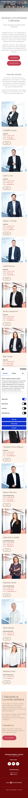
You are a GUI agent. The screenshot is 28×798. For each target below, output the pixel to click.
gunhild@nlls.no (11, 139)
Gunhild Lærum (9, 130)
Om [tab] (23, 373)
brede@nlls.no (11, 320)
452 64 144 (10, 499)
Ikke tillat (14, 427)
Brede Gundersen (10, 311)
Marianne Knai (9, 671)
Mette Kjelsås (8, 628)
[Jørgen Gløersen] (14, 475)
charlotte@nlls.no (11, 456)
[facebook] (9, 763)
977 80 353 (10, 589)
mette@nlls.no (10, 635)
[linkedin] (13, 763)
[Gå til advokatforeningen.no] (14, 783)
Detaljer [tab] (14, 373)
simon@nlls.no (10, 229)
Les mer (7, 143)
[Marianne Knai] (14, 655)
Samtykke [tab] (5, 373)
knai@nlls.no (10, 678)
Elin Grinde (8, 356)
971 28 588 (10, 228)
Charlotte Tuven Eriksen (13, 447)
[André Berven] (14, 249)
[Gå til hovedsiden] (9, 2)
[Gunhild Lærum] (14, 114)
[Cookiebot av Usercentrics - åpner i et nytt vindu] (20, 369)
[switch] (24, 404)
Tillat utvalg (14, 423)
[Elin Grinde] (14, 340)
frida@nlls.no (10, 546)
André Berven (9, 266)
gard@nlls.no (10, 184)
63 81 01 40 (11, 135)
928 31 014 (10, 182)
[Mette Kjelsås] (14, 611)
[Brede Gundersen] (14, 295)
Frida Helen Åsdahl (11, 537)
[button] (22, 2)
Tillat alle (14, 419)
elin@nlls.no (10, 365)
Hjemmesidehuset (13, 789)
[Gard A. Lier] (14, 159)
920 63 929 (10, 318)
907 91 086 (10, 363)
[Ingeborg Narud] (14, 566)
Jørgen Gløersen (10, 492)
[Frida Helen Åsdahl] (14, 521)
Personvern (20, 789)
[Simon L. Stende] (14, 204)
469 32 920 (10, 454)
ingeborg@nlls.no (11, 591)
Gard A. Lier (8, 175)
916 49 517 (10, 137)
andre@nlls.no (10, 275)
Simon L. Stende (10, 221)
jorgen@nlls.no (11, 501)
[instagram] (17, 763)
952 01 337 (10, 273)
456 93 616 (10, 544)
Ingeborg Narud (9, 582)
